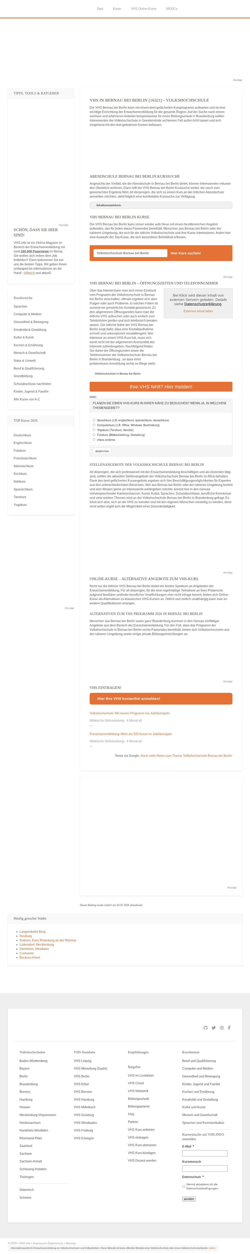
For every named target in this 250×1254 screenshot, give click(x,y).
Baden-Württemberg (33, 1061)
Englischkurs (23, 443)
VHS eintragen (138, 1137)
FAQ (131, 1114)
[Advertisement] (125, 50)
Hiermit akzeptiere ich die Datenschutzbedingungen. (202, 1186)
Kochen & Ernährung (28, 345)
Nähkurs (19, 481)
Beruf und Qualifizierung (199, 1061)
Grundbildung (23, 376)
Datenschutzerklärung (202, 304)
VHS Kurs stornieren (142, 1145)
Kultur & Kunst (24, 337)
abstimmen (102, 451)
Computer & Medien (27, 314)
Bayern (24, 1068)
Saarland (26, 1146)
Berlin (24, 1076)
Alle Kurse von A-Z (27, 399)
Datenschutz (193, 1177)
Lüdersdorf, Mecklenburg (37, 944)
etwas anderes (106, 440)
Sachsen (26, 1153)
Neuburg (26, 936)
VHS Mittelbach (85, 1107)
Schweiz (25, 1197)
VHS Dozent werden (142, 1160)
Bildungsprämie (139, 1106)
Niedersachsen (30, 1122)
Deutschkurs (22, 435)
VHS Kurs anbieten (141, 1129)
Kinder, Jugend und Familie (201, 1084)
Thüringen (27, 1177)
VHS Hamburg (84, 1099)
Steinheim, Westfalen (34, 949)
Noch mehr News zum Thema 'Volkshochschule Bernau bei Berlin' (186, 755)
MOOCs (171, 8)
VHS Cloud (136, 1083)
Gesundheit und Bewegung (201, 1076)
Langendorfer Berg (33, 931)
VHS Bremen (83, 1091)
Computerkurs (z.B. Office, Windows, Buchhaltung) (128, 425)
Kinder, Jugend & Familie (31, 391)
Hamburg (26, 1099)
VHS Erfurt (81, 1084)
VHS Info (24, 1243)
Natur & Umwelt (25, 360)
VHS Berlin (81, 1076)
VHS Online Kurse (143, 8)
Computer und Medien (197, 1068)
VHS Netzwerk (138, 1091)
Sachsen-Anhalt (31, 1161)
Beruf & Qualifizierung (29, 368)
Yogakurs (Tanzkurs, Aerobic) (115, 430)
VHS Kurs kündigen (141, 1153)
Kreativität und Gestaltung (200, 1099)
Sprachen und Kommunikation (203, 1122)
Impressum (40, 1243)
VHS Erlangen (84, 1138)
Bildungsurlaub (138, 1098)
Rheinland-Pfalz (31, 1138)
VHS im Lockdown (141, 1075)
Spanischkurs (23, 489)
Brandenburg (29, 1084)
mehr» (212, 1248)
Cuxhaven (27, 953)
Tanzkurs (20, 497)
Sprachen (20, 306)
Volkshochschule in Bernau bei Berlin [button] (118, 373)
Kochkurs (20, 473)
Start (100, 8)
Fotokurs (20, 450)
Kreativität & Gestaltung (30, 329)
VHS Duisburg (84, 1115)
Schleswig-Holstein (33, 1169)
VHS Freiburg (83, 1130)
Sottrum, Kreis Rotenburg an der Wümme (48, 940)
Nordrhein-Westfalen (34, 1130)
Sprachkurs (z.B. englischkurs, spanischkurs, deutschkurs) (133, 420)
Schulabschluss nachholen (32, 384)
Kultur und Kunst (193, 1107)
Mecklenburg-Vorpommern (38, 1115)
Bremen (25, 1091)
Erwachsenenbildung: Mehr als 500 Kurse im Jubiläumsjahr (131, 734)
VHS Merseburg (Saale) (90, 1068)
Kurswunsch (191, 1161)
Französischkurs (25, 458)
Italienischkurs (24, 466)
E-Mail (188, 1146)
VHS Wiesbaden (85, 1122)
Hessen (25, 1107)
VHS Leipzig (82, 1061)
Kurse (117, 8)
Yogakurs (20, 504)
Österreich (27, 1189)
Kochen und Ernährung (198, 1091)
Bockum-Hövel (30, 957)
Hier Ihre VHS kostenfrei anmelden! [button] (128, 699)
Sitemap (71, 1243)
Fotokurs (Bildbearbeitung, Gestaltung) (121, 435)
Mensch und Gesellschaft (199, 1115)
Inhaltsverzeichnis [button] (108, 205)
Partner (133, 1121)
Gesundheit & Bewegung (31, 322)
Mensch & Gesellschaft (30, 352)
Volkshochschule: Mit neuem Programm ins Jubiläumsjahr (130, 713)
